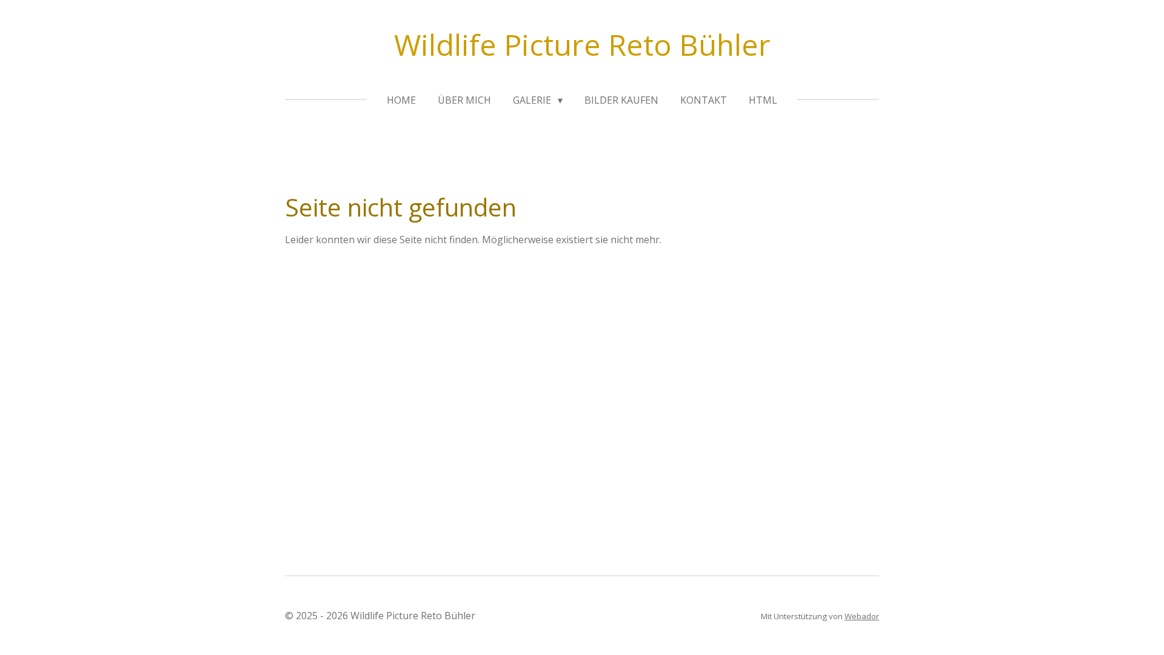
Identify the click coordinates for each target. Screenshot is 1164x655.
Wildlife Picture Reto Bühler (582, 44)
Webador (862, 616)
